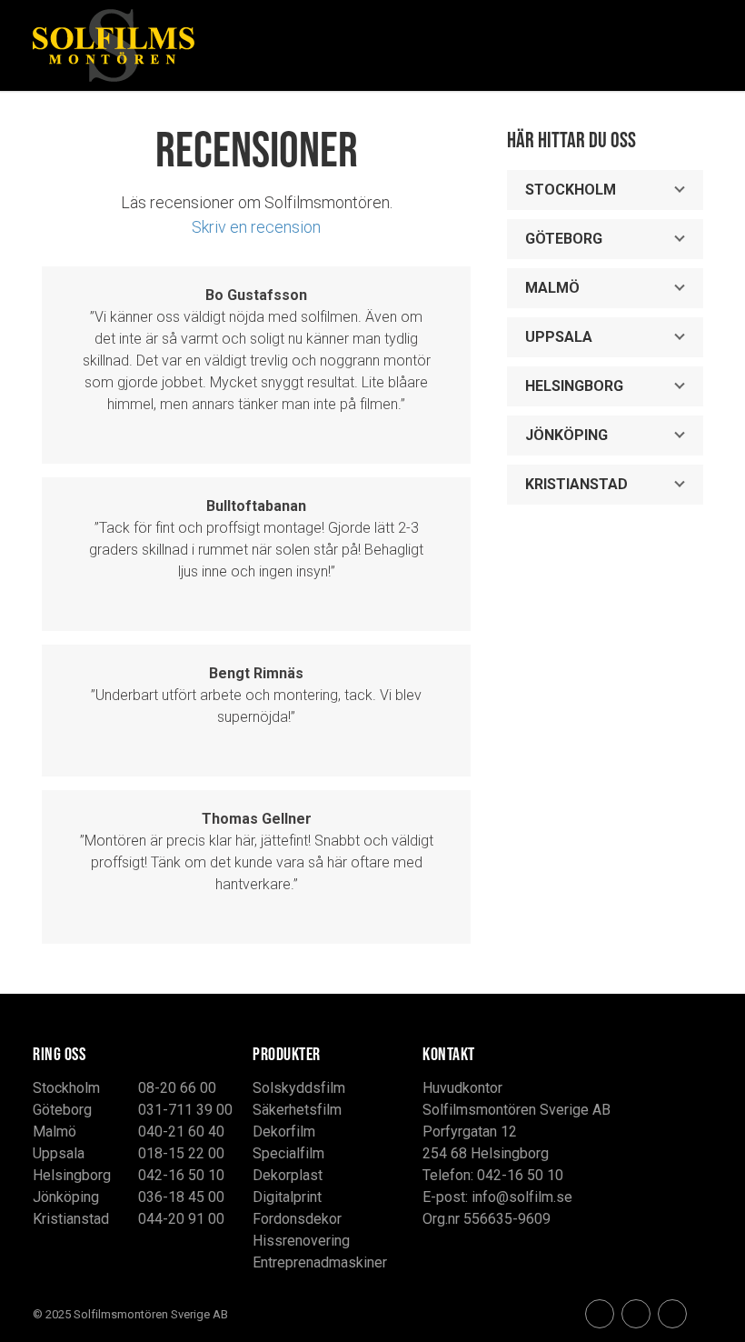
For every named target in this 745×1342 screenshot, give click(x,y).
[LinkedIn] (672, 1313)
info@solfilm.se (522, 1197)
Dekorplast (288, 1175)
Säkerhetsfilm (297, 1109)
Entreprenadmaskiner (320, 1262)
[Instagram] (636, 1313)
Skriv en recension (256, 226)
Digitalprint (287, 1197)
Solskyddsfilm (299, 1088)
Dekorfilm (284, 1131)
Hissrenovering (301, 1240)
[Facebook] (599, 1313)
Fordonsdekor (297, 1218)
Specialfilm (288, 1153)
